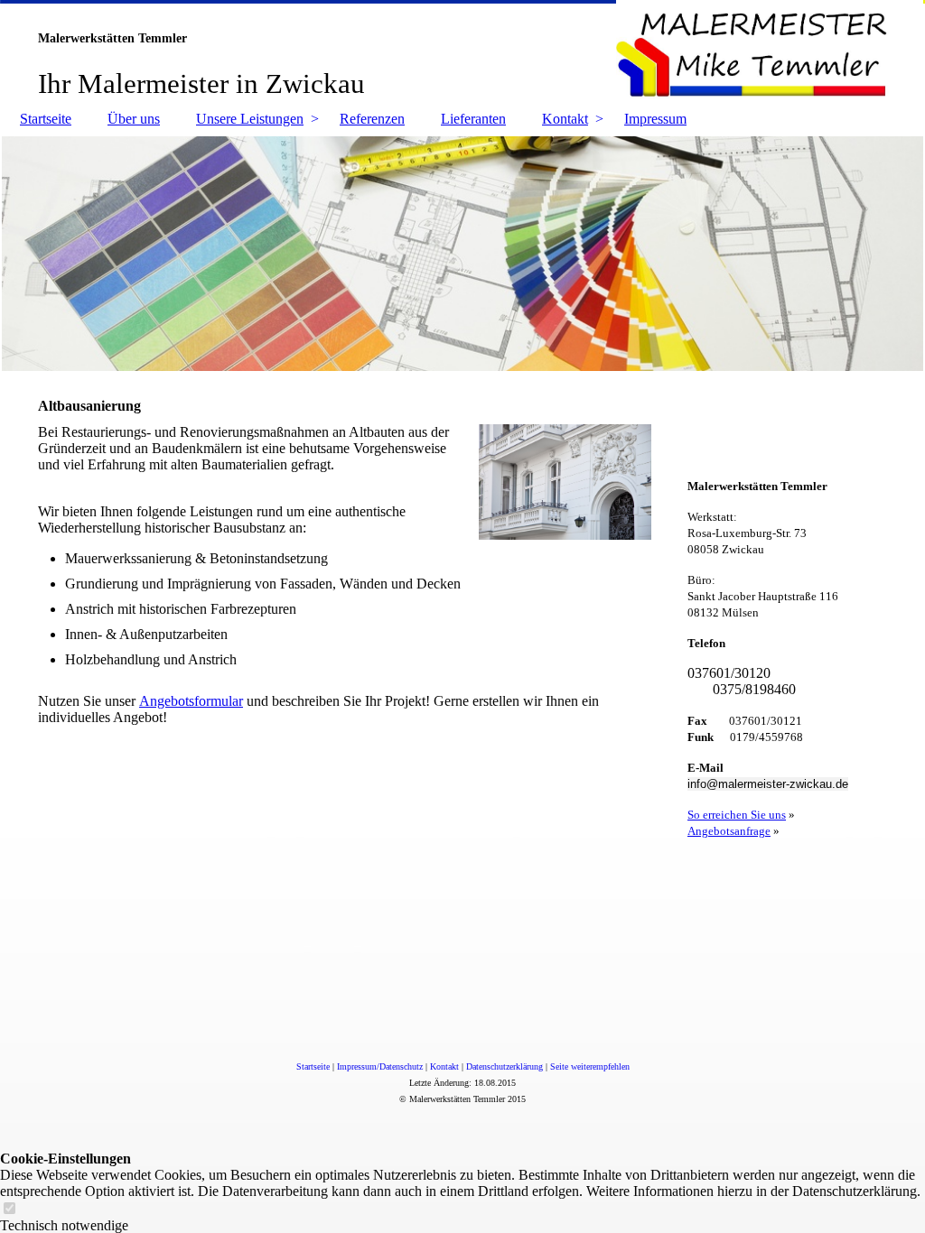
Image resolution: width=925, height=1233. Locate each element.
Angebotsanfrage (729, 831)
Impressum (655, 118)
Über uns (133, 118)
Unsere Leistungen (250, 118)
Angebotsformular (191, 701)
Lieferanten (473, 118)
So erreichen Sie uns (736, 814)
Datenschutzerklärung (504, 1066)
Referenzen (372, 118)
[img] (462, 49)
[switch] (9, 1209)
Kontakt (565, 118)
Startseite (45, 118)
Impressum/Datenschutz (380, 1066)
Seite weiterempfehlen (590, 1066)
